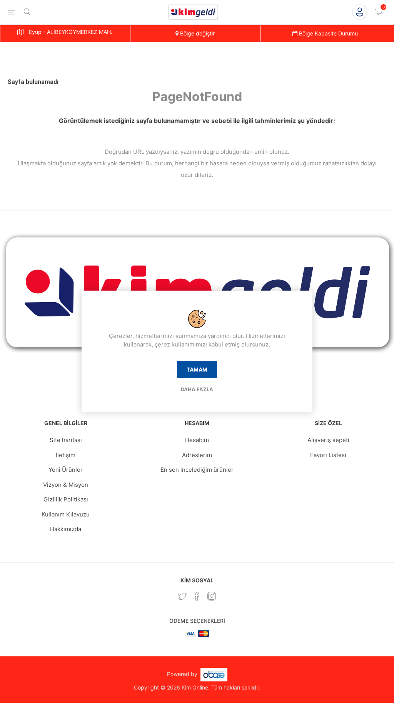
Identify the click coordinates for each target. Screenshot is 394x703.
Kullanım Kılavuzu (66, 514)
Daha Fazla (197, 389)
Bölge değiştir (197, 33)
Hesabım (197, 440)
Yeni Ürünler (65, 469)
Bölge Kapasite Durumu (327, 33)
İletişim (65, 455)
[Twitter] (182, 596)
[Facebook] (197, 596)
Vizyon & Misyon (65, 484)
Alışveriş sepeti (328, 440)
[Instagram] (211, 596)
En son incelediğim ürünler (197, 469)
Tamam (197, 369)
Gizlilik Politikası (65, 499)
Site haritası (66, 440)
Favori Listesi (328, 455)
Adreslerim (197, 455)
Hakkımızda (65, 529)
